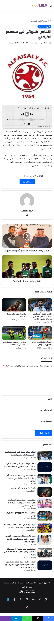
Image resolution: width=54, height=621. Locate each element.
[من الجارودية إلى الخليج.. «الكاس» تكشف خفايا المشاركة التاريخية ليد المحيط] (44, 528)
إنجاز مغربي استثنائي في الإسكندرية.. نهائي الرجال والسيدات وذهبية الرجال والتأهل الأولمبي (21, 502)
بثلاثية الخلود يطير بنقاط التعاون (16, 315)
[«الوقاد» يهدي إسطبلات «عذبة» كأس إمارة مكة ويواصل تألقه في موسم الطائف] (44, 479)
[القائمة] (3, 7)
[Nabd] (8, 599)
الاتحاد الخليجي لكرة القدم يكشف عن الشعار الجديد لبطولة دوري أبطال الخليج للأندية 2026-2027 (20, 564)
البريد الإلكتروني (45, 410)
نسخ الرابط (27, 182)
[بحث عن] (50, 7)
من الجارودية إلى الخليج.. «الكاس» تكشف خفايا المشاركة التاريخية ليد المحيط (20, 526)
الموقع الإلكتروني (46, 421)
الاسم (49, 399)
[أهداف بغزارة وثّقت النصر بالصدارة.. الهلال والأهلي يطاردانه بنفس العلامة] (40, 304)
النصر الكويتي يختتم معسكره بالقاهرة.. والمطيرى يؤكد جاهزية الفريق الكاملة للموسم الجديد (21, 539)
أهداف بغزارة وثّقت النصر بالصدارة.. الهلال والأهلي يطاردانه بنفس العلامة (42, 316)
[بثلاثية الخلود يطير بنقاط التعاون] (14, 304)
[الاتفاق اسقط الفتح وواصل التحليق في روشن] (40, 333)
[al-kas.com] (39, 6)
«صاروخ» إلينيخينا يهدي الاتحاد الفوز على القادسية (14, 343)
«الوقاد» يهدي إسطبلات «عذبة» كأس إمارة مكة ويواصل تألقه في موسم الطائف (21, 478)
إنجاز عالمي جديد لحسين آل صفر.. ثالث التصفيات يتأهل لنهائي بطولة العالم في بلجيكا (20, 551)
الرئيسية (46, 21)
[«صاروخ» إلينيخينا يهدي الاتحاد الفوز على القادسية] (14, 333)
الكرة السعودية (36, 21)
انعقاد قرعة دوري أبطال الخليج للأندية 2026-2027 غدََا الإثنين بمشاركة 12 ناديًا (20, 465)
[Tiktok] (27, 607)
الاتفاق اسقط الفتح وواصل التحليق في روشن (41, 343)
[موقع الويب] (27, 215)
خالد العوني (44, 43)
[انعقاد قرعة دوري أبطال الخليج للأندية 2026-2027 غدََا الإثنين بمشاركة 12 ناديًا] (44, 467)
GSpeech (40, 126)
